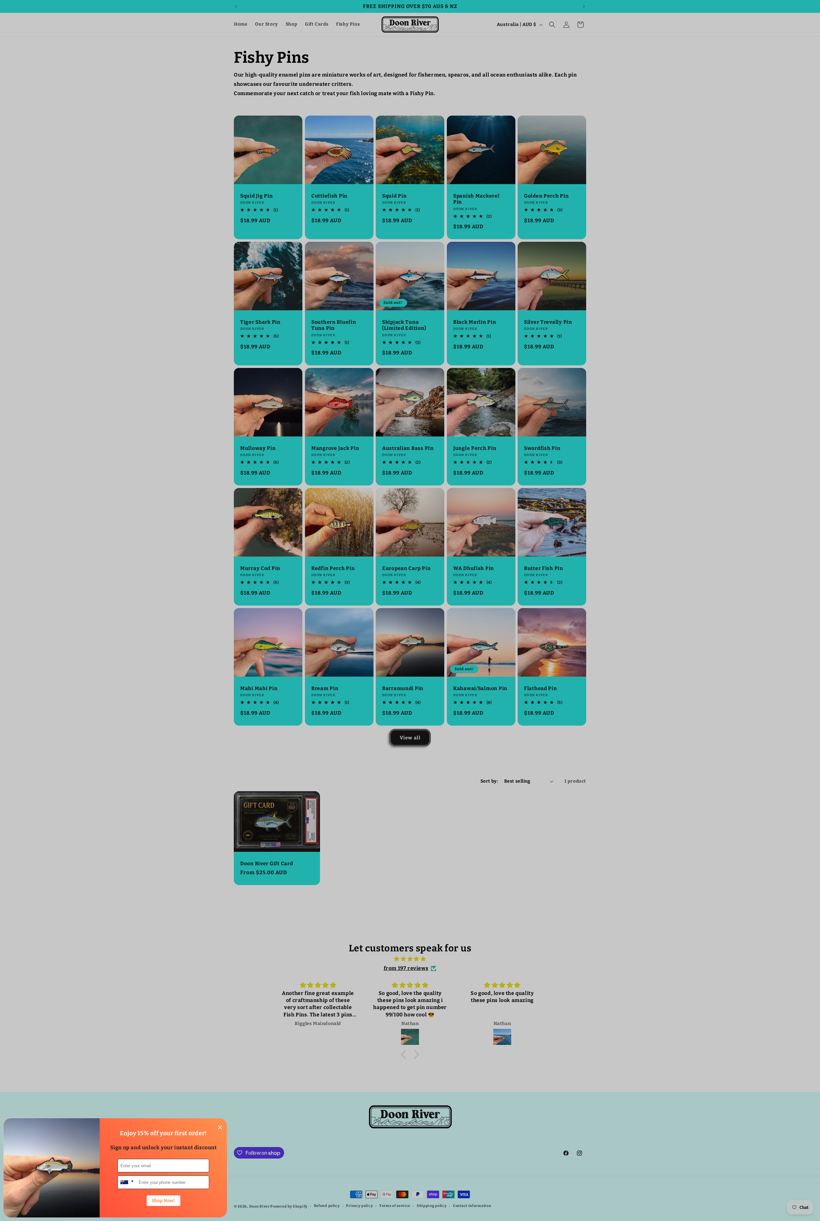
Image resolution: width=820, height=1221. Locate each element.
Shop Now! (163, 1200)
